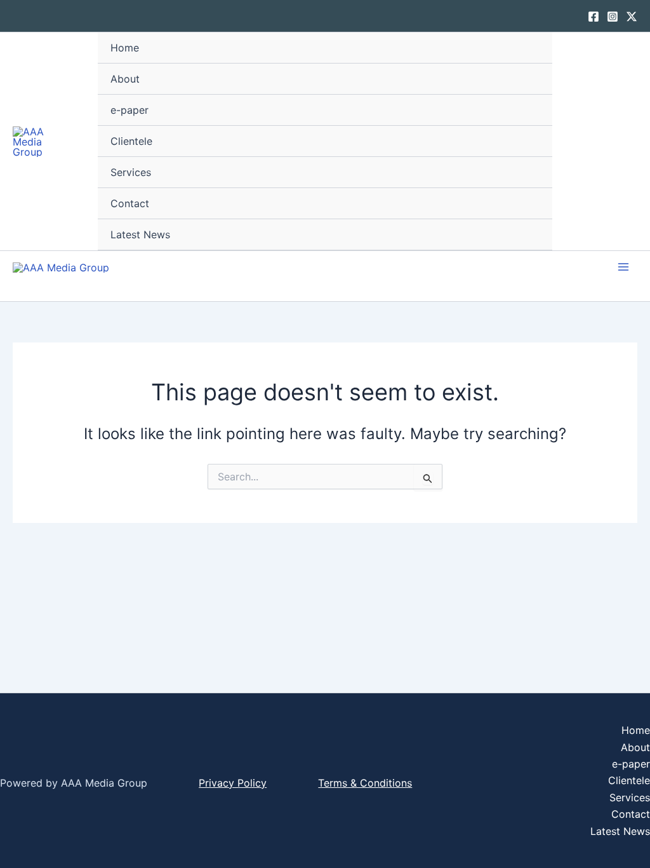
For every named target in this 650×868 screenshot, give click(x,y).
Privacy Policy (233, 782)
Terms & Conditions (365, 782)
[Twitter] (631, 16)
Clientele (131, 141)
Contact (129, 203)
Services (130, 172)
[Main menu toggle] (623, 267)
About (125, 78)
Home (124, 47)
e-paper (129, 110)
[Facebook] (593, 16)
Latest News (140, 234)
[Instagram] (612, 16)
